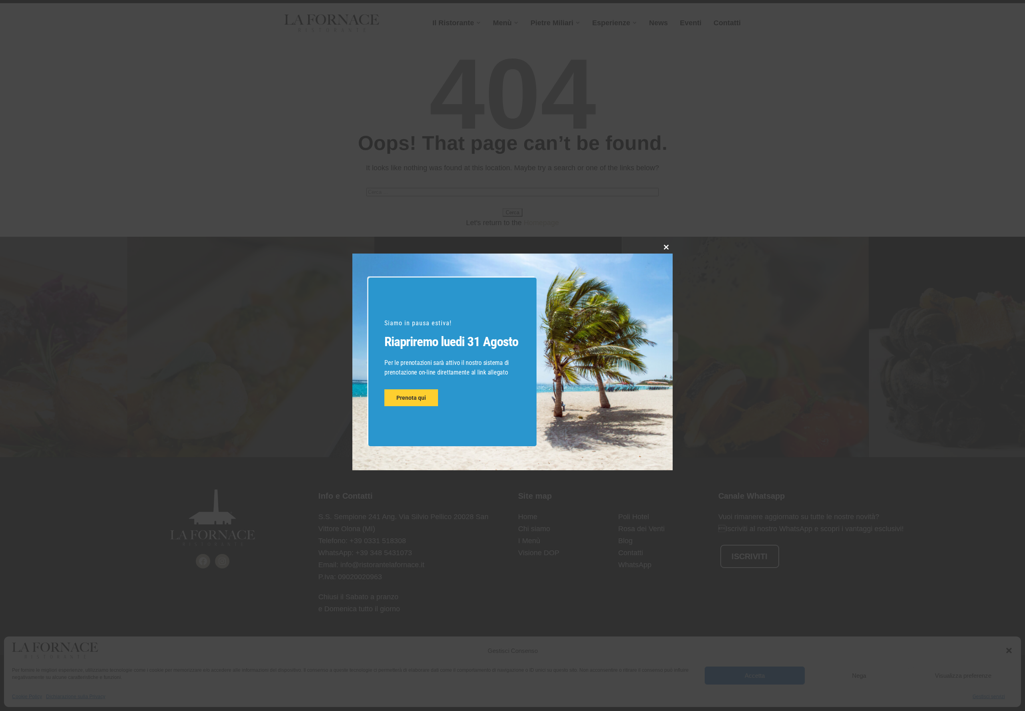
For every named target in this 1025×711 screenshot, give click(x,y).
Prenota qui (411, 398)
